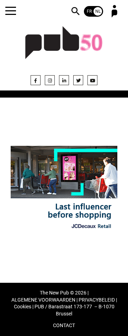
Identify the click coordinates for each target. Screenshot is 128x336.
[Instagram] (50, 80)
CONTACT (64, 325)
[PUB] (64, 47)
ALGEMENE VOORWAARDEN (43, 300)
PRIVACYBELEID (97, 300)
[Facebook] (36, 80)
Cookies (22, 306)
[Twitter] (78, 80)
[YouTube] (92, 80)
